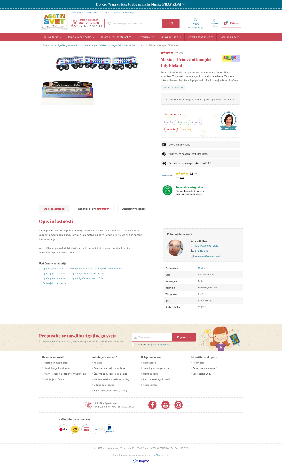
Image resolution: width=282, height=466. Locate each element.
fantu (197, 122)
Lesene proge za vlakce (95, 45)
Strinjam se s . (153, 344)
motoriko (171, 129)
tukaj (232, 99)
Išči (171, 23)
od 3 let (170, 122)
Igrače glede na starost (115, 36)
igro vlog (186, 129)
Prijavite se (184, 337)
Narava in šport (169, 36)
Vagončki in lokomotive (123, 45)
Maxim (64, 283)
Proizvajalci (49, 283)
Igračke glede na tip (80, 36)
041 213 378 (89, 23)
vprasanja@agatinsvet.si (207, 256)
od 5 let (184, 122)
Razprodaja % (228, 36)
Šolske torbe (51, 36)
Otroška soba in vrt (199, 36)
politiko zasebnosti (160, 344)
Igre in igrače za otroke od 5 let (88, 278)
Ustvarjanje (144, 36)
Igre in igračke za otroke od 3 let (88, 273)
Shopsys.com (162, 455)
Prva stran (48, 45)
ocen (182, 177)
